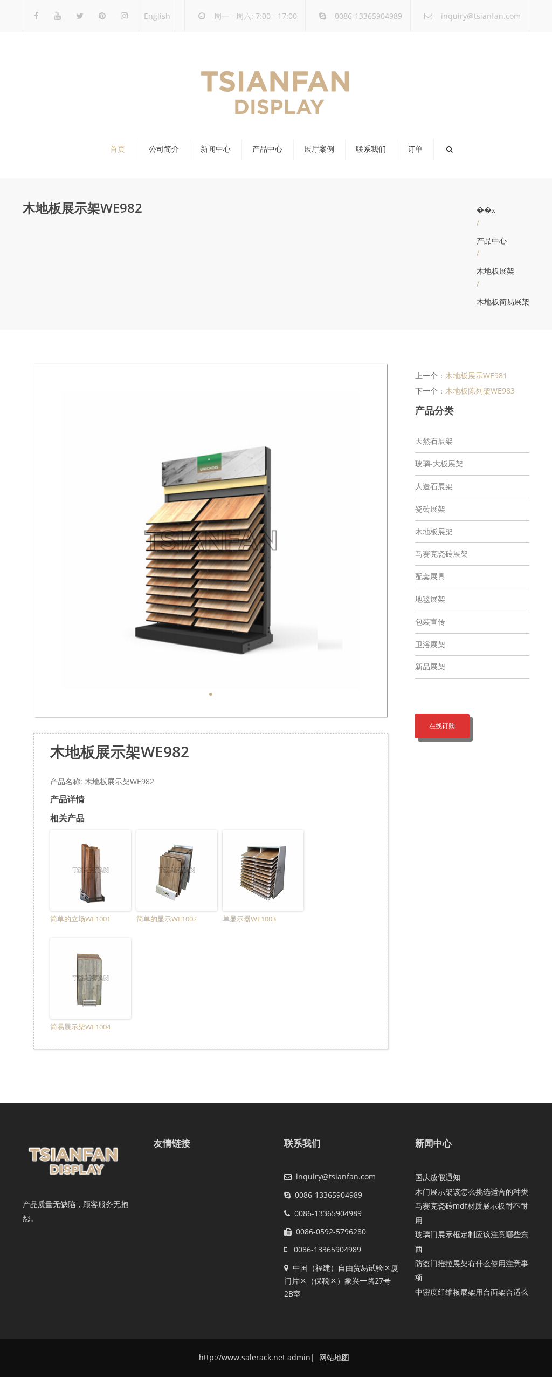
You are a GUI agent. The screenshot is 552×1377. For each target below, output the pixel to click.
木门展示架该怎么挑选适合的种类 (471, 1191)
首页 (117, 149)
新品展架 (430, 666)
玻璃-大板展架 (439, 463)
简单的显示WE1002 (166, 919)
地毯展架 (430, 599)
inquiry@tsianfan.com (481, 16)
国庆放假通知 (437, 1177)
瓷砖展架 (430, 509)
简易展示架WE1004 (80, 1027)
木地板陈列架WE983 (480, 390)
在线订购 (442, 725)
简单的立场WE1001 (80, 919)
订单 (415, 149)
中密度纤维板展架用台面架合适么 (471, 1292)
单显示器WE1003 (249, 919)
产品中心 (267, 149)
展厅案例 (319, 149)
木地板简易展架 (503, 301)
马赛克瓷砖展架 (441, 553)
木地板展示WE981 (476, 375)
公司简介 (164, 149)
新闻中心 (216, 149)
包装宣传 (430, 621)
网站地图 (333, 1357)
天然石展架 (434, 441)
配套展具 (430, 576)
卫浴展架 (430, 644)
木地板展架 (495, 271)
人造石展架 (434, 486)
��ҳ (486, 210)
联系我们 (371, 149)
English (157, 16)
